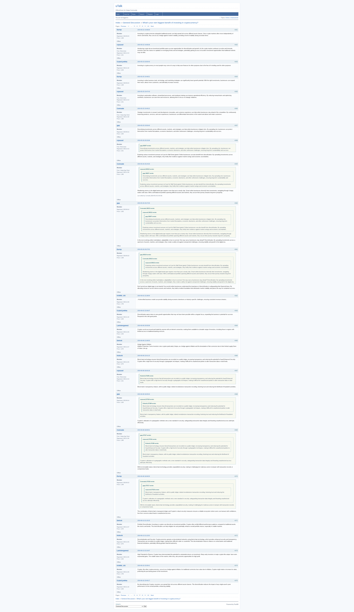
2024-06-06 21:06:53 (143, 340)
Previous (123, 26)
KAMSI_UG (121, 296)
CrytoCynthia (122, 62)
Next (152, 26)
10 (148, 26)
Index (118, 14)
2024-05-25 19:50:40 (143, 125)
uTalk (119, 6)
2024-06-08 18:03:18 (143, 370)
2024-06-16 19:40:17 (143, 580)
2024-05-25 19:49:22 (143, 108)
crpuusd (120, 45)
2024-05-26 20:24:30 (143, 164)
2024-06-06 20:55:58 (143, 325)
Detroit (119, 340)
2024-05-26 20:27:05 (143, 203)
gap (118, 125)
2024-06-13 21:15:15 (143, 520)
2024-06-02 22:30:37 (143, 310)
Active (227, 17)
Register (150, 14)
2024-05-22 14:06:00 (143, 30)
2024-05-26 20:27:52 (143, 249)
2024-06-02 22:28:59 (143, 295)
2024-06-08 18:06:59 (143, 476)
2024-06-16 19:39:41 (143, 565)
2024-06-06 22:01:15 (143, 355)
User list (126, 14)
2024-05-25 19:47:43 (143, 91)
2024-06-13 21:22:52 (143, 535)
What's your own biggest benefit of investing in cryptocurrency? (170, 23)
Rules (134, 14)
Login (157, 14)
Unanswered (234, 17)
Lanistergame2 (123, 325)
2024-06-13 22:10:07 (143, 550)
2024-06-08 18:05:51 (143, 430)
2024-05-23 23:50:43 (143, 61)
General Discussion (131, 23)
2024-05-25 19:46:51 (143, 76)
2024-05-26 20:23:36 (143, 140)
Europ (119, 30)
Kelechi (120, 356)
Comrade (120, 108)
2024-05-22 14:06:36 (143, 44)
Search (142, 14)
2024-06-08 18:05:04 (143, 394)
